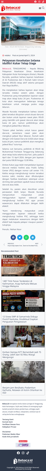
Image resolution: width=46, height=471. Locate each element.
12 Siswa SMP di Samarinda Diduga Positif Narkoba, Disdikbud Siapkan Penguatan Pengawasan (20, 319)
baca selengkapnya (17, 414)
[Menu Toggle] (2, 1)
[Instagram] (39, 1)
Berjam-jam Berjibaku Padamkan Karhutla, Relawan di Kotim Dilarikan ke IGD (22, 390)
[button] (13, 237)
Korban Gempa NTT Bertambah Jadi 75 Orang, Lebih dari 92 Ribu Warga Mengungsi (21, 355)
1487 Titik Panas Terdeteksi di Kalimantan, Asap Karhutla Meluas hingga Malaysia (19, 284)
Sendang (28, 469)
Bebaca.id (6, 68)
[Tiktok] (43, 1)
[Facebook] (35, 1)
